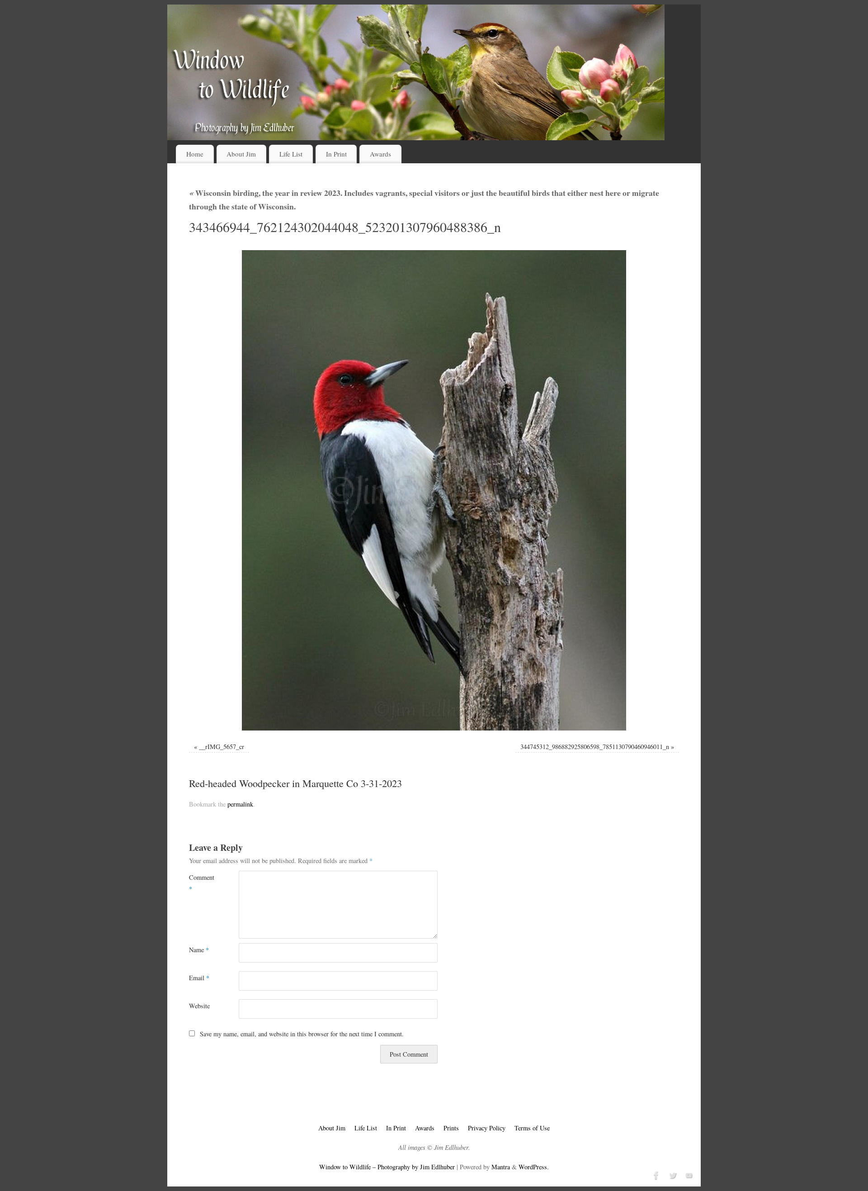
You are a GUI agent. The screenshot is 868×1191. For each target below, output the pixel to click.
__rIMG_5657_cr (221, 746)
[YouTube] (688, 1174)
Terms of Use (532, 1128)
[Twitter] (672, 1174)
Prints (451, 1128)
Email (199, 977)
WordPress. (534, 1167)
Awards (380, 153)
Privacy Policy (486, 1128)
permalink (240, 804)
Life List (290, 153)
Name (199, 949)
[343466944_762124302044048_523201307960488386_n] (434, 490)
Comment (201, 882)
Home (194, 153)
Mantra (500, 1167)
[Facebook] (655, 1174)
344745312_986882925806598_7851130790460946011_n (594, 746)
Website (199, 1005)
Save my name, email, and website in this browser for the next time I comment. (302, 1034)
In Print (336, 153)
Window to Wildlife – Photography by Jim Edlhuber (387, 1167)
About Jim (241, 153)
